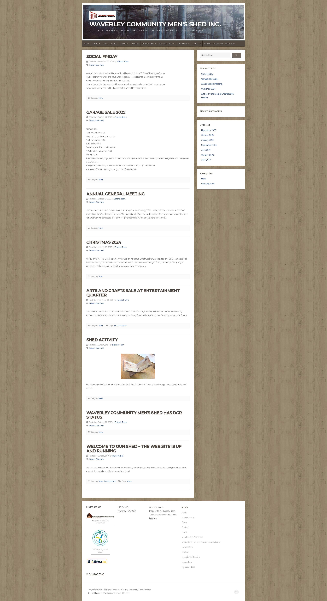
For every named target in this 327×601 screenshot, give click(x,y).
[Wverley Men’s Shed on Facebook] (236, 592)
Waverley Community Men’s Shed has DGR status (134, 415)
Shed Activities (110, 43)
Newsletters (187, 547)
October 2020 (207, 155)
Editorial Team (123, 62)
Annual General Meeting (115, 193)
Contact (196, 43)
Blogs (184, 522)
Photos (124, 43)
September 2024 (209, 145)
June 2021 (206, 150)
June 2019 (206, 160)
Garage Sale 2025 (105, 112)
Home (86, 43)
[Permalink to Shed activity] (138, 366)
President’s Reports (191, 557)
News (101, 98)
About (184, 512)
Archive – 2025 (188, 517)
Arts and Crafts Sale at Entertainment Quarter (132, 293)
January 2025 (207, 140)
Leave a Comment (96, 65)
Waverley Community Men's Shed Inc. (155, 24)
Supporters (183, 43)
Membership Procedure (192, 537)
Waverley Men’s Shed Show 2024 (219, 43)
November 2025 (208, 130)
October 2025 (207, 135)
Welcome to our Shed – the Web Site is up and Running (134, 448)
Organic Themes (113, 593)
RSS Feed (126, 593)
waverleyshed (117, 456)
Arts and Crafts (120, 326)
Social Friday (101, 56)
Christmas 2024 (103, 242)
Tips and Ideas (188, 567)
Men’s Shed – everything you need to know (201, 542)
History (135, 43)
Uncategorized (110, 481)
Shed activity (102, 339)
